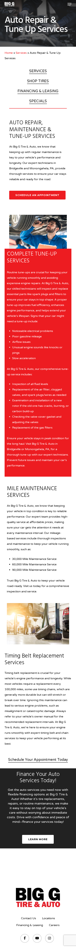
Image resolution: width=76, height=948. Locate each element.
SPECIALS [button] (38, 101)
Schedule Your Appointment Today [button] (38, 760)
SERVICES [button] (38, 71)
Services (21, 53)
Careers (54, 925)
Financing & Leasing (29, 925)
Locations (48, 918)
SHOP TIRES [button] (38, 81)
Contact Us (28, 918)
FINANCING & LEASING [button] (38, 91)
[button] (69, 4)
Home (9, 53)
